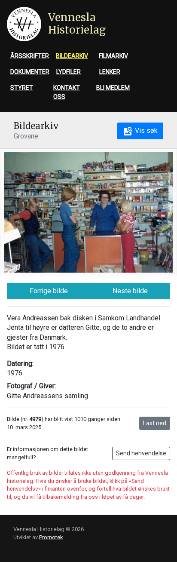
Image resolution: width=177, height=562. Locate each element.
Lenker (109, 71)
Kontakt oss (66, 92)
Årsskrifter (29, 55)
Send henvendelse (141, 453)
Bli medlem (113, 87)
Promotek (51, 537)
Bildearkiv (72, 55)
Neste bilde (130, 291)
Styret (21, 87)
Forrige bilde (49, 291)
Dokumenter (29, 71)
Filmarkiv (113, 55)
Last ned (154, 423)
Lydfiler (68, 71)
